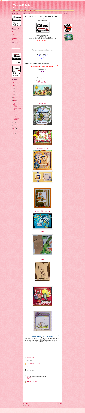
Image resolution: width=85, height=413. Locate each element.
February (14, 128)
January (14, 130)
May (14, 124)
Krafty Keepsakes (29, 377)
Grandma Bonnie (29, 363)
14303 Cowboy (46, 82)
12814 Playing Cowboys (40, 82)
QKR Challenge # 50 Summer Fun (16, 119)
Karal (42, 257)
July (14, 121)
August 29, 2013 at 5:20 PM (33, 381)
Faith (12, 31)
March (14, 127)
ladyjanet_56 (29, 369)
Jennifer (28, 374)
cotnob (28, 381)
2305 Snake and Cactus (47, 81)
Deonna (42, 231)
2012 (13, 132)
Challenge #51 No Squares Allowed (16, 117)
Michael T (13, 36)
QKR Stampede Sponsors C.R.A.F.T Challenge (16, 114)
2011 (13, 133)
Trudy (42, 210)
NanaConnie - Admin (14, 38)
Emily (42, 283)
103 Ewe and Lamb (42, 309)
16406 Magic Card (39, 148)
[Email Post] (37, 357)
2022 (13, 82)
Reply (28, 366)
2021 (13, 84)
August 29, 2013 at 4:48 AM (33, 374)
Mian (42, 147)
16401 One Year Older (45, 148)
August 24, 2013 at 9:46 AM (36, 363)
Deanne (42, 185)
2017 (13, 90)
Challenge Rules (25, 10)
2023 (13, 81)
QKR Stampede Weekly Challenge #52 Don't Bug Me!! (17, 111)
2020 (13, 85)
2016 (13, 91)
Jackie (42, 308)
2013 (13, 96)
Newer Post (25, 403)
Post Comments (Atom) (30, 405)
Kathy (12, 35)
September (15, 101)
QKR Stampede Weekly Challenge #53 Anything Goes (17, 108)
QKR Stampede (21, 4)
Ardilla (42, 127)
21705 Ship (42, 259)
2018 (13, 88)
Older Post (60, 403)
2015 (13, 93)
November (14, 98)
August (14, 103)
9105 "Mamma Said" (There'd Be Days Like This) (42, 211)
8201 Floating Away (42, 103)
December (14, 97)
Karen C (13, 34)
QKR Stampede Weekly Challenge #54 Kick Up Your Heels (16, 105)
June (14, 122)
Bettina (42, 102)
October (14, 100)
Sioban (12, 39)
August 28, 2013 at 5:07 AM (35, 369)
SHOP (18, 10)
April (14, 125)
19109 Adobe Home (41, 81)
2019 (13, 87)
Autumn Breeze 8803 (42, 186)
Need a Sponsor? (33, 10)
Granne (13, 32)
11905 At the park (42, 128)
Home (14, 10)
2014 (13, 94)
